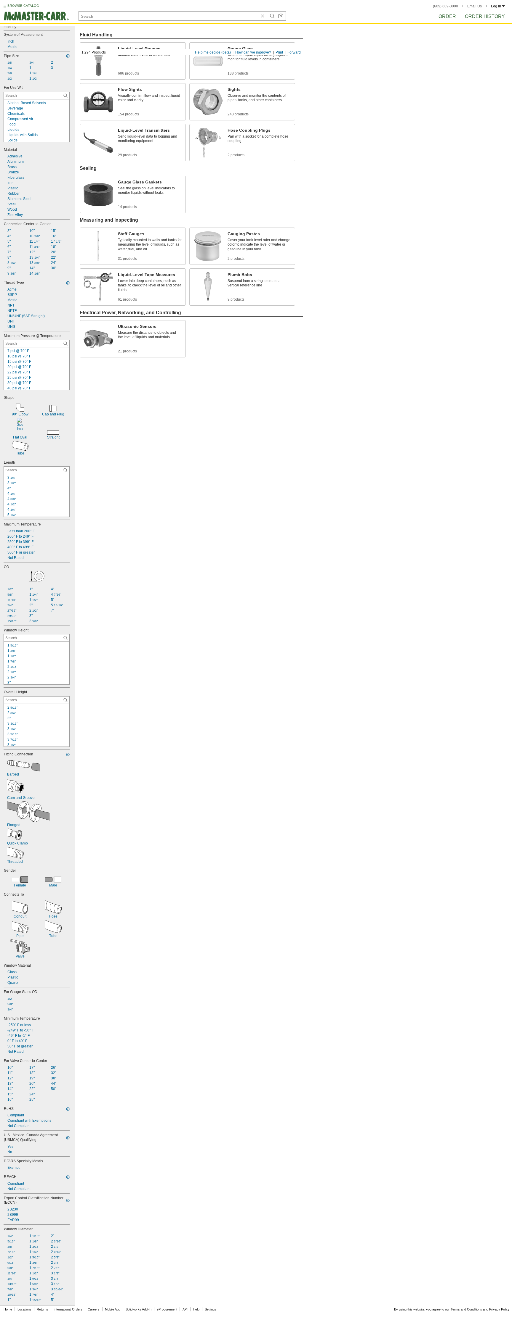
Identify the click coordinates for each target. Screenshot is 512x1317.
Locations (24, 1309)
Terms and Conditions (466, 1309)
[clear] (262, 16)
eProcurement (167, 1309)
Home (8, 1309)
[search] (65, 96)
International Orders (68, 1309)
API (185, 1309)
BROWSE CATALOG (23, 5)
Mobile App (112, 1309)
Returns (42, 1309)
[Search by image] (281, 16)
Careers (94, 1309)
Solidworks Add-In (138, 1309)
